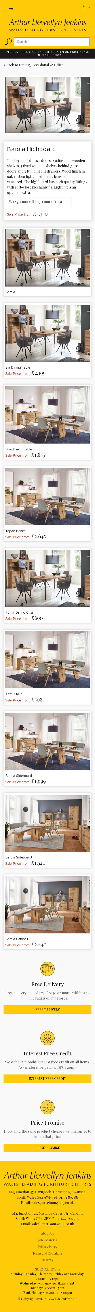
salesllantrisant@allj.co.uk (53, 1224)
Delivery (47, 1260)
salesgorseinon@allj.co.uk (53, 1202)
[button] (11, 7)
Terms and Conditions (47, 1253)
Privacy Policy (47, 1247)
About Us (47, 1233)
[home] (47, 25)
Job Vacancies (47, 1240)
